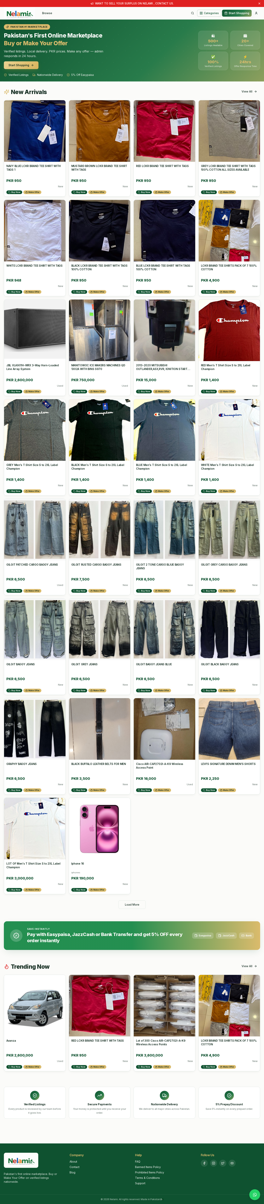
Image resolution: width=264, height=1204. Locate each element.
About (73, 1161)
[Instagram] (213, 1163)
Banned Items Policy (148, 1167)
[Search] (192, 13)
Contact (74, 1167)
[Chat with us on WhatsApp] (254, 1194)
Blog (72, 1172)
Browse (47, 13)
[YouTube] (232, 1163)
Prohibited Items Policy (149, 1172)
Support (140, 1183)
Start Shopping (239, 13)
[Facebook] (204, 1163)
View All (247, 91)
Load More (132, 904)
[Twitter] (222, 1163)
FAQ (137, 1161)
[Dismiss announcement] (259, 3)
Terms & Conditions (147, 1177)
